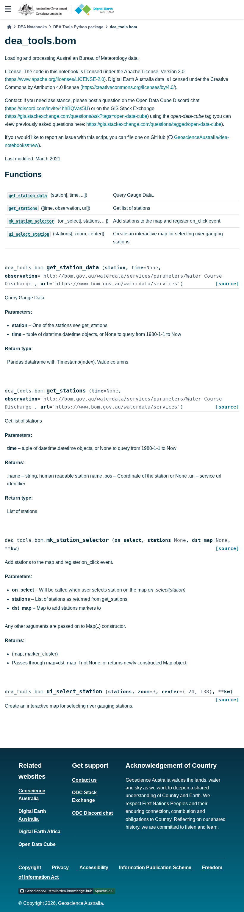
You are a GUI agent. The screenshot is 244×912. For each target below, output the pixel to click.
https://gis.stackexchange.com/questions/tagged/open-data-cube (153, 124)
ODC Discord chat (92, 813)
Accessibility (93, 867)
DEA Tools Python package (78, 27)
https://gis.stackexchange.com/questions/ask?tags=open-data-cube (76, 116)
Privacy (60, 867)
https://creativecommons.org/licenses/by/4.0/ (128, 87)
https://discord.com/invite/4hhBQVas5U (47, 108)
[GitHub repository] (66, 890)
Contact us (84, 780)
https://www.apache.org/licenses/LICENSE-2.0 (55, 79)
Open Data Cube (37, 844)
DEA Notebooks (32, 27)
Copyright (29, 867)
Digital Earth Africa (39, 831)
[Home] (9, 27)
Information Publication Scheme (155, 867)
